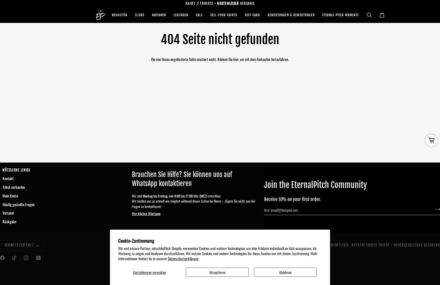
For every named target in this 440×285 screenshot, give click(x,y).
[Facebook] (2, 258)
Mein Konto (10, 196)
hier (235, 59)
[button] (119, 15)
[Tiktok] (14, 258)
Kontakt (8, 178)
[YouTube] (38, 258)
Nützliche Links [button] (16, 170)
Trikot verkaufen (14, 187)
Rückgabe (9, 221)
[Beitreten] (436, 209)
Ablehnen (285, 272)
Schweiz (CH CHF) (19, 245)
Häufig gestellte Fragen (19, 204)
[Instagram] (26, 258)
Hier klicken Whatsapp (146, 213)
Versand (8, 213)
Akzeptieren (217, 272)
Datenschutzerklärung (183, 258)
